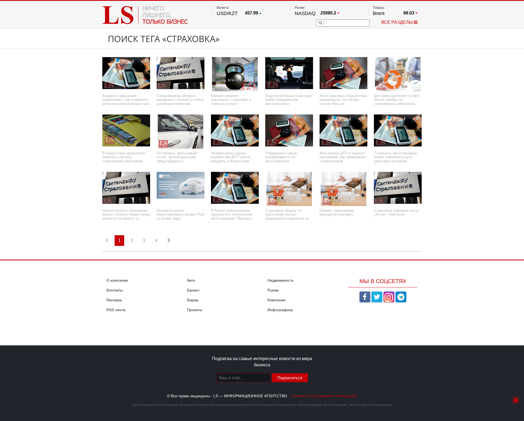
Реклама (114, 300)
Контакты (114, 290)
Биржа (192, 300)
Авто (191, 280)
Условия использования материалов (324, 396)
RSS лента (116, 310)
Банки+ (193, 290)
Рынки (273, 290)
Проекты (194, 310)
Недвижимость (280, 280)
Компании (276, 300)
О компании (117, 280)
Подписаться (289, 377)
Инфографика (280, 310)
